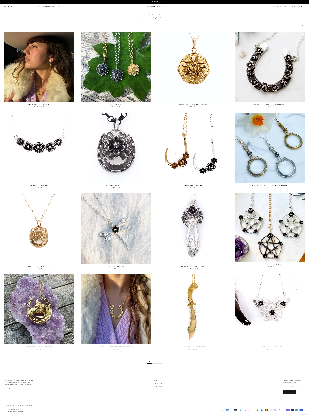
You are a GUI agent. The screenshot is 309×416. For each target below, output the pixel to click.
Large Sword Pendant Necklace (193, 347)
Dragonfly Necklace (116, 266)
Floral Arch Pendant (39, 185)
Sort (302, 25)
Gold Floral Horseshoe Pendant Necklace (116, 347)
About (28, 6)
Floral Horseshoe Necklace (39, 104)
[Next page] (159, 362)
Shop (20, 6)
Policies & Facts (158, 383)
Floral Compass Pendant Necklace (193, 104)
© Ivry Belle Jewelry (13, 409)
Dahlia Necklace (116, 104)
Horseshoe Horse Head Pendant (39, 347)
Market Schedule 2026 (51, 6)
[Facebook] (6, 388)
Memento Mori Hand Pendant (193, 266)
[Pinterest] (13, 388)
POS (7, 411)
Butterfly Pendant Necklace (270, 347)
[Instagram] (9, 388)
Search (294, 6)
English (276, 6)
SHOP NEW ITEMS (9, 6)
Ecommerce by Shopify (17, 411)
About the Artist (158, 386)
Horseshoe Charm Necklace (116, 185)
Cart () (302, 6)
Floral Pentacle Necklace (270, 264)
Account (286, 6)
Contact (37, 6)
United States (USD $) (13, 405)
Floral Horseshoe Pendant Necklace (269, 104)
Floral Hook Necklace (193, 185)
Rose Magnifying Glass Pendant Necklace (269, 185)
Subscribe (290, 392)
